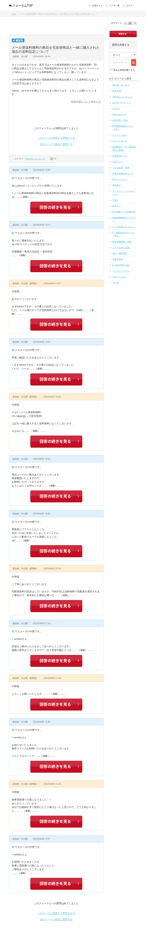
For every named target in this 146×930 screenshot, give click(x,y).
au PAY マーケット (121, 102)
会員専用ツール (119, 155)
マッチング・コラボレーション (124, 193)
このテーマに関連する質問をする (56, 138)
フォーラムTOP (23, 5)
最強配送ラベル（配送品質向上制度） (124, 148)
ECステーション (120, 179)
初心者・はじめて (120, 84)
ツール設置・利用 (120, 167)
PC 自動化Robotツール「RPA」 (123, 234)
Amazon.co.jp (119, 114)
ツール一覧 (114, 5)
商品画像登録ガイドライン (124, 219)
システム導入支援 (120, 247)
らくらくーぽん (119, 135)
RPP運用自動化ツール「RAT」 (122, 128)
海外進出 (116, 185)
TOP (14, 13)
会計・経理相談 (119, 253)
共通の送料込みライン (123, 173)
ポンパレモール (119, 140)
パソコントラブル (120, 270)
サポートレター (119, 276)
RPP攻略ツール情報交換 (123, 211)
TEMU (115, 200)
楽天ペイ (116, 205)
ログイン (130, 5)
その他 (115, 282)
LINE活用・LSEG (120, 120)
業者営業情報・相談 (122, 241)
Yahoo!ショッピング (35, 158)
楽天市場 (116, 90)
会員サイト (97, 5)
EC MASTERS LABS (121, 265)
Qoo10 (115, 108)
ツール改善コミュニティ (124, 226)
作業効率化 (117, 259)
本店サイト (117, 161)
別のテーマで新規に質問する (56, 144)
